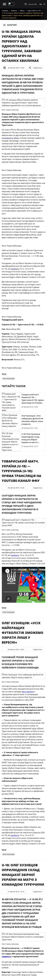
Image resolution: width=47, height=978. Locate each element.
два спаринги (28, 691)
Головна (5, 10)
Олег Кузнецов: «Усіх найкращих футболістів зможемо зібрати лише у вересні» (22, 632)
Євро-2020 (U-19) (33, 10)
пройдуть (15, 269)
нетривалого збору (10, 138)
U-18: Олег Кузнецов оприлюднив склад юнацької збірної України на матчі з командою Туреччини (23, 875)
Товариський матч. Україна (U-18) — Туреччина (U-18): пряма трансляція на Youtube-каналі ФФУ (21, 471)
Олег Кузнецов (8, 378)
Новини (14, 10)
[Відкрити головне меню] (4, 4)
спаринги (6, 956)
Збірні (22, 10)
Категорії (12, 25)
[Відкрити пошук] (25, 4)
